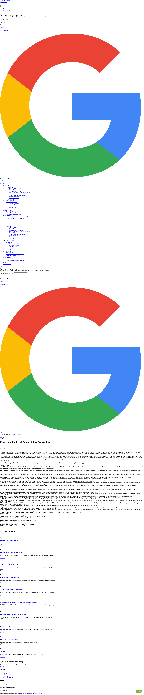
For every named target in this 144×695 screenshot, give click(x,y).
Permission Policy (31, 693)
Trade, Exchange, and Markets (16, 191)
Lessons (5, 673)
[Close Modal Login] (0, 14)
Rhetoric (2, 651)
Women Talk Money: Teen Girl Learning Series (17, 216)
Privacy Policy (22, 693)
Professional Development (9, 200)
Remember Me (5, 25)
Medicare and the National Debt (10, 565)
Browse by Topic (10, 199)
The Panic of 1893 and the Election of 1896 (13, 614)
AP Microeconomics (14, 196)
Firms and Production (14, 194)
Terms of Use (38, 693)
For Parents (5, 676)
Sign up (2, 666)
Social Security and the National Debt (11, 589)
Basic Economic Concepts (15, 188)
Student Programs (7, 210)
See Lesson (2, 545)
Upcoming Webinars (14, 204)
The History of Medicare (7, 627)
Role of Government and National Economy (19, 192)
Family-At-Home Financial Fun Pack (15, 218)
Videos (4, 674)
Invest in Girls (9, 211)
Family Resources (7, 215)
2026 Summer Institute (14, 203)
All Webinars (11, 202)
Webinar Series (12, 207)
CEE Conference (10, 208)
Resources (11, 187)
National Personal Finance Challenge (15, 212)
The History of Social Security (9, 639)
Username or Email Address (6, 19)
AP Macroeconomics (14, 198)
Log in (1, 12)
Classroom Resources (8, 185)
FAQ (4, 683)
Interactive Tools (7, 672)
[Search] (0, 6)
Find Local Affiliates (8, 677)
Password (2, 22)
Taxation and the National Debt (10, 577)
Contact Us (5, 684)
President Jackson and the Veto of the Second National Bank (18, 602)
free (48, 16)
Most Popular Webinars (14, 206)
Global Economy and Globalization (17, 195)
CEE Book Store (7, 10)
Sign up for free (17, 180)
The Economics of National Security (11, 552)
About (4, 8)
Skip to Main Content (5, 0)
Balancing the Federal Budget (9, 540)
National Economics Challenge (13, 214)
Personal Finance (13, 190)
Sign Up (2, 183)
